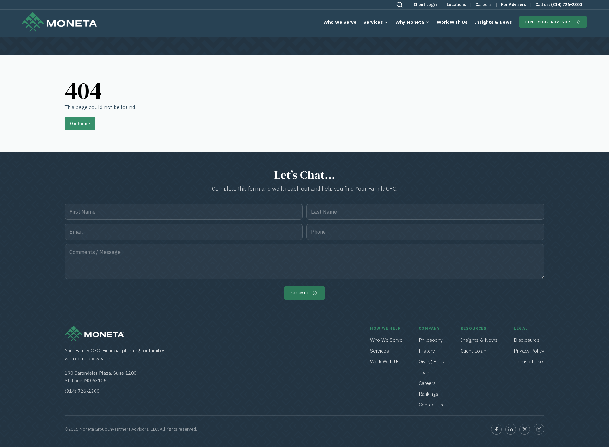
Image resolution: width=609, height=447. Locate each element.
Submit (300, 293)
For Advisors (513, 4)
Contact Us (431, 404)
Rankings (428, 394)
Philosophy (431, 340)
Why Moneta (410, 22)
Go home (80, 123)
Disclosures (527, 340)
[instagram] (539, 429)
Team (425, 372)
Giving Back (431, 361)
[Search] (399, 5)
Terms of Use (528, 361)
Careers (483, 4)
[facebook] (496, 429)
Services (373, 22)
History (427, 350)
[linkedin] (510, 429)
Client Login (425, 4)
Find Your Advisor (548, 22)
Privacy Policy (529, 350)
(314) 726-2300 (566, 4)
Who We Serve (340, 22)
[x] (524, 429)
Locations (456, 4)
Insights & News (493, 22)
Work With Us (452, 22)
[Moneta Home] (94, 339)
